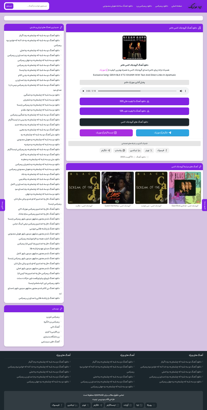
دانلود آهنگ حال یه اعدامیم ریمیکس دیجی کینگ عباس (36, 224)
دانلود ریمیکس (161, 6)
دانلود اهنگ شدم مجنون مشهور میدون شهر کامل (38, 253)
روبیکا (149, 405)
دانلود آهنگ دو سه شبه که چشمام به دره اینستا (39, 70)
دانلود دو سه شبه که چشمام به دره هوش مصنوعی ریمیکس (34, 169)
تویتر (147, 150)
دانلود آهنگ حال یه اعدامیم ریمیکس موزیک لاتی (39, 209)
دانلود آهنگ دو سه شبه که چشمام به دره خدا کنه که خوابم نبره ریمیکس (170, 367)
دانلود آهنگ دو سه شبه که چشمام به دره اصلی (40, 50)
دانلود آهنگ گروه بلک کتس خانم (183, 28)
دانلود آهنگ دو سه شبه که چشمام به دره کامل (40, 154)
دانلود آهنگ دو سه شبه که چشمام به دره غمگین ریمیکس (35, 115)
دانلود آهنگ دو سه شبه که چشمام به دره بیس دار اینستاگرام (34, 120)
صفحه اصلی (177, 6)
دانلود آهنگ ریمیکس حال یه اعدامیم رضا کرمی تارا (38, 273)
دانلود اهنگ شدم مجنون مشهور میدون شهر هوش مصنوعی (34, 234)
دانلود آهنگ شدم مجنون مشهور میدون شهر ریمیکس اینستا (34, 219)
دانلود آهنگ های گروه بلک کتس (134, 122)
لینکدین (133, 150)
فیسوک (160, 150)
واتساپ (118, 150)
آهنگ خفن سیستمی (50, 342)
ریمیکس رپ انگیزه (52, 322)
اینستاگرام (111, 405)
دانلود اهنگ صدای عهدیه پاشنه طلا (45, 248)
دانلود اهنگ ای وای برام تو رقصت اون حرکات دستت (38, 278)
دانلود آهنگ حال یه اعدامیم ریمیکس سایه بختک (39, 214)
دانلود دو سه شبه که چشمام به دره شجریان (41, 100)
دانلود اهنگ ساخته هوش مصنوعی (118, 6)
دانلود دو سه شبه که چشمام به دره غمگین (42, 95)
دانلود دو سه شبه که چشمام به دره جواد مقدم (40, 110)
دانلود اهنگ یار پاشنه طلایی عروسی (45, 229)
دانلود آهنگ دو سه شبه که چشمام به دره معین (39, 130)
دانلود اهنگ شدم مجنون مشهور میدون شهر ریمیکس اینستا (34, 258)
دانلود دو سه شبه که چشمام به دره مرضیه (42, 144)
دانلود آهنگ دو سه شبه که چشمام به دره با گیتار (39, 35)
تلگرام (104, 150)
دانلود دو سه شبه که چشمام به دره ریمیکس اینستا (38, 105)
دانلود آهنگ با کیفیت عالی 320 (133, 101)
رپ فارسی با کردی (52, 332)
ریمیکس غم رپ (53, 317)
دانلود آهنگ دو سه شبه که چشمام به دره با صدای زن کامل (35, 184)
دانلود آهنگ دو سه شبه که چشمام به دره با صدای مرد (37, 189)
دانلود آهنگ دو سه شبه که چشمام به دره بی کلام (39, 75)
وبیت (94, 399)
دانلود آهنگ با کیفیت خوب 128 (133, 111)
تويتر (84, 405)
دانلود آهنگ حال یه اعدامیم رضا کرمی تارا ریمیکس (38, 243)
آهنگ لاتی (55, 327)
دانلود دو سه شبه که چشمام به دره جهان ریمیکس (39, 60)
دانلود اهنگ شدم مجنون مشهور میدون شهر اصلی (38, 268)
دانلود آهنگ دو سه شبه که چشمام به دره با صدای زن (37, 80)
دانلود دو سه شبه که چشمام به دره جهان (42, 194)
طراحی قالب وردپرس (106, 399)
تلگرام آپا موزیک (161, 133)
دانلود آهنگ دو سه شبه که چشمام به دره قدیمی (39, 179)
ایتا (137, 405)
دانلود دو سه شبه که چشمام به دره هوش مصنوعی (38, 139)
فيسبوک (55, 405)
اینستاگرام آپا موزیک (104, 133)
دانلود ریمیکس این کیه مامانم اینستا (44, 283)
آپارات (126, 405)
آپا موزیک (103, 70)
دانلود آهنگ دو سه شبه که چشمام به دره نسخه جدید (37, 124)
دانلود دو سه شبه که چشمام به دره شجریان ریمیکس (37, 164)
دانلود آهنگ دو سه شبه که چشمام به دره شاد (40, 174)
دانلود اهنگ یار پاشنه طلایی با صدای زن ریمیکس (39, 298)
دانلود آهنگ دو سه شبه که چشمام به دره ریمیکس (38, 65)
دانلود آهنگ (141, 157)
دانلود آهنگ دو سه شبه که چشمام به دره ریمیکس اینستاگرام (34, 149)
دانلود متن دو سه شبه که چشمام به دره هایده (40, 159)
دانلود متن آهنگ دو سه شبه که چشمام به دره (40, 134)
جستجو (9, 6)
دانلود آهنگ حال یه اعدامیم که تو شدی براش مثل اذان (37, 263)
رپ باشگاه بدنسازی (51, 337)
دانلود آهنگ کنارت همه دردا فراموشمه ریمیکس (39, 239)
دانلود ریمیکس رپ (144, 6)
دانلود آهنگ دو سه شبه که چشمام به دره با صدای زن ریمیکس (33, 55)
